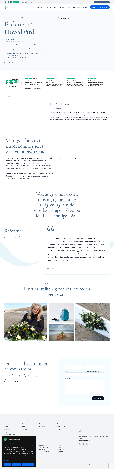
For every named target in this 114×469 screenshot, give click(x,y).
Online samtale (77, 7)
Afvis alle (17, 464)
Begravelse (7, 426)
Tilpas (7, 464)
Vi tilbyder (61, 7)
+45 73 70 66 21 (12, 237)
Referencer (60, 429)
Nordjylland (42, 424)
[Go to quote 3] (52, 268)
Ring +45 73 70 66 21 (13, 381)
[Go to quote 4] (55, 268)
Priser (54, 7)
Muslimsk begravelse (9, 434)
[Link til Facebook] (8, 2)
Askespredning (8, 424)
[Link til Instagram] (5, 2)
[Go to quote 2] (50, 268)
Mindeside (24, 429)
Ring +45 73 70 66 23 (101, 2)
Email (86, 364)
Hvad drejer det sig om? (92, 371)
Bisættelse (7, 429)
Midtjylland (42, 426)
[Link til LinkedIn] (11, 2)
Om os (68, 7)
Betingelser (89, 464)
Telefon (67, 371)
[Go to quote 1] (48, 268)
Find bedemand (39, 7)
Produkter (48, 7)
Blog (23, 424)
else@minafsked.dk (85, 440)
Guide (23, 426)
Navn (66, 364)
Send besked (98, 398)
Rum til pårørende (97, 7)
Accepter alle (28, 464)
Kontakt (85, 7)
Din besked (68, 378)
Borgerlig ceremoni (9, 432)
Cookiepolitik (97, 464)
